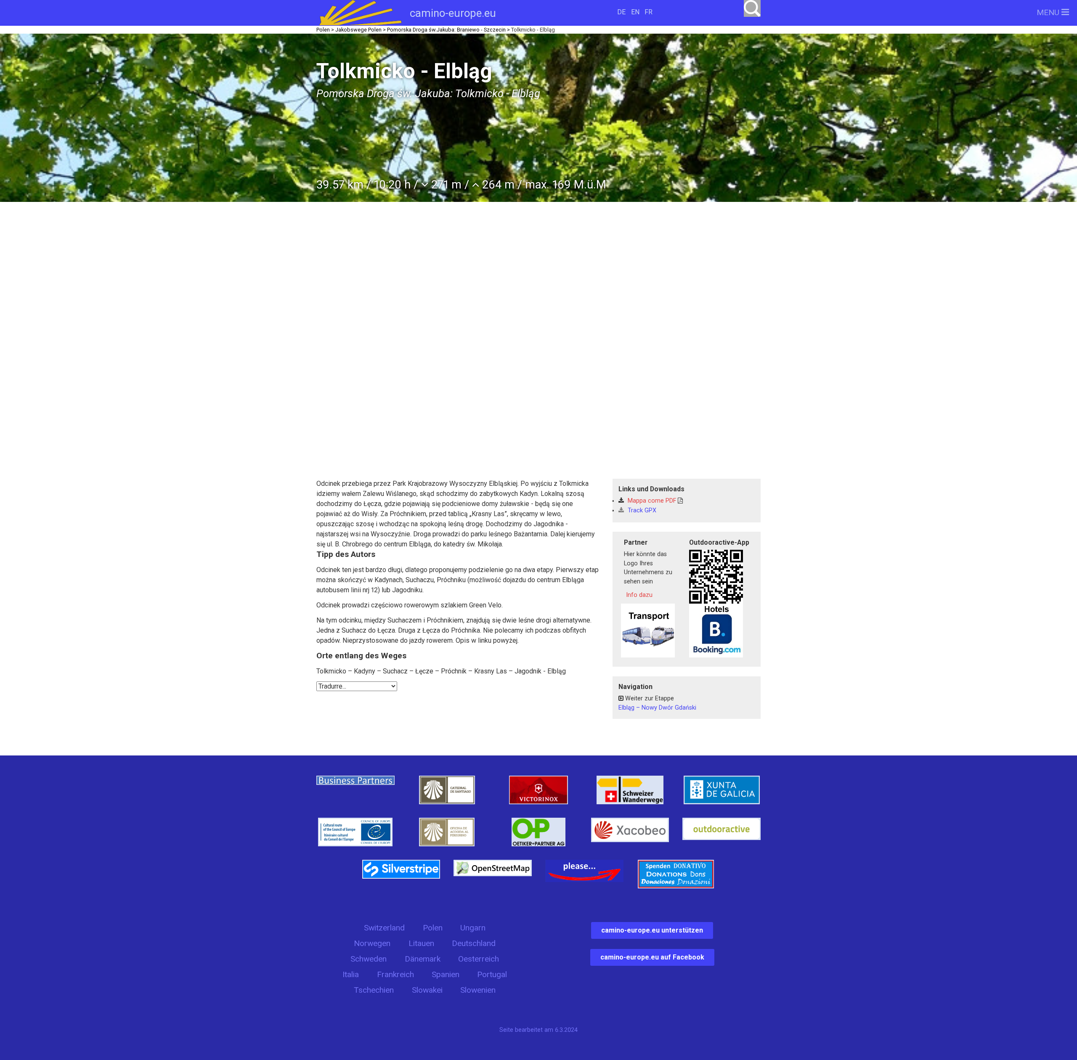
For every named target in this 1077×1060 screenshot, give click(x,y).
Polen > (325, 29)
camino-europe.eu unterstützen (652, 930)
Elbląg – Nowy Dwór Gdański (657, 707)
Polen (433, 928)
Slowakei (427, 990)
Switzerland (384, 928)
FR (649, 12)
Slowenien (478, 990)
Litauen (421, 943)
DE (621, 12)
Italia (350, 974)
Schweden (368, 959)
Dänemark (422, 959)
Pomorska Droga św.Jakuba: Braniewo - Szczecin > (448, 29)
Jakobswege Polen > (360, 29)
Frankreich (395, 974)
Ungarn (472, 928)
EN (635, 12)
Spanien (445, 974)
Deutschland (474, 943)
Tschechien (374, 990)
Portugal (492, 974)
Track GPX (641, 510)
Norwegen (372, 943)
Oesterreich (478, 959)
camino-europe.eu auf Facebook (652, 957)
